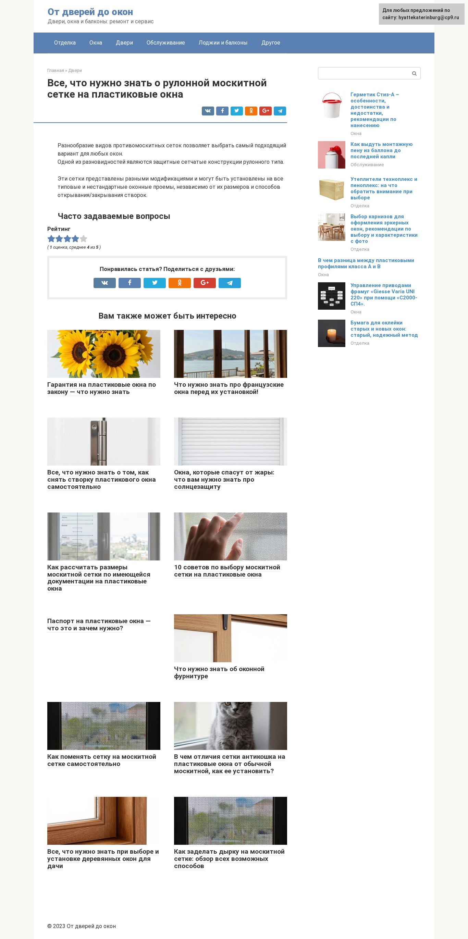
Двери (124, 42)
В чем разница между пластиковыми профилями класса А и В (366, 263)
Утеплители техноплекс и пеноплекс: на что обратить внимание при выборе (383, 188)
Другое (270, 42)
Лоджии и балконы (223, 42)
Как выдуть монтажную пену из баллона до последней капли (381, 150)
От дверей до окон (90, 11)
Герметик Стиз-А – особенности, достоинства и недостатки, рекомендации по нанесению (374, 109)
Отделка (65, 42)
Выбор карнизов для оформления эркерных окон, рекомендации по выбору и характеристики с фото (384, 228)
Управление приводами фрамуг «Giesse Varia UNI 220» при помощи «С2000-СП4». (383, 294)
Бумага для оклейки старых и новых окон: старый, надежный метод (384, 329)
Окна (95, 42)
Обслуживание (166, 42)
